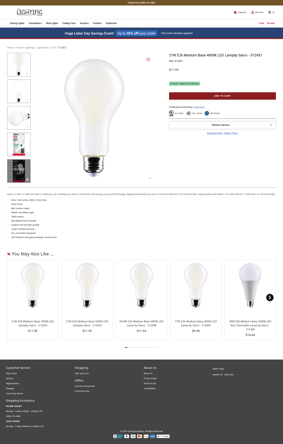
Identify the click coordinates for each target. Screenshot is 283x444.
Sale (261, 23)
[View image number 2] (19, 91)
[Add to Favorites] (148, 59)
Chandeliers (35, 23)
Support (242, 12)
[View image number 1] (19, 64)
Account (259, 12)
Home (10, 47)
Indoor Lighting (25, 47)
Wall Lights (52, 23)
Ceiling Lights (17, 23)
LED (54, 47)
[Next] (270, 297)
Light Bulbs (43, 47)
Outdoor (97, 23)
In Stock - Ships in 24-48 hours (184, 83)
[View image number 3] (19, 118)
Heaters (84, 23)
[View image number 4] (19, 144)
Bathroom (111, 23)
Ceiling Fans (69, 23)
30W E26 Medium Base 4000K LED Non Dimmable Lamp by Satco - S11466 (250, 325)
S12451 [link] (62, 47)
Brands (271, 23)
